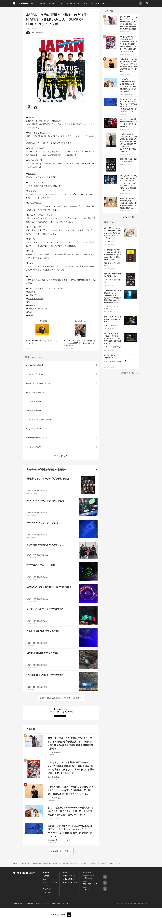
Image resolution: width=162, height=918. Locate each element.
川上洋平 (69, 163)
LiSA (30, 276)
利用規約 (30, 903)
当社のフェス (106, 3)
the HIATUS (33, 117)
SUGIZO (29, 266)
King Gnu (32, 191)
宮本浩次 (31, 174)
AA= (30, 302)
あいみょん (45, 133)
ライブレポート (48, 889)
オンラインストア (69, 882)
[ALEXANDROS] (35, 160)
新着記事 (42, 3)
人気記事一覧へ (129, 217)
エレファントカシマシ (37, 182)
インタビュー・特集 (73, 3)
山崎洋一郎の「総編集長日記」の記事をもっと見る (59, 698)
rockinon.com (24, 3)
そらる (31, 251)
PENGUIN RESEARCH (37, 309)
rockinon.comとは (18, 903)
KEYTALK (32, 239)
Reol (30, 312)
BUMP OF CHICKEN (36, 148)
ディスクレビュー (49, 892)
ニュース (60, 3)
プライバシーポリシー (42, 903)
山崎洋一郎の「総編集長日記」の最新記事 (46, 469)
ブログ (85, 3)
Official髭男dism (35, 203)
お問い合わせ (56, 903)
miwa (30, 263)
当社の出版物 (67, 879)
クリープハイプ (34, 227)
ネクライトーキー (35, 299)
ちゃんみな (32, 305)
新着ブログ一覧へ (128, 373)
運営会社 (65, 903)
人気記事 (51, 3)
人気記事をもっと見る (60, 851)
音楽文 (65, 872)
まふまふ (31, 215)
